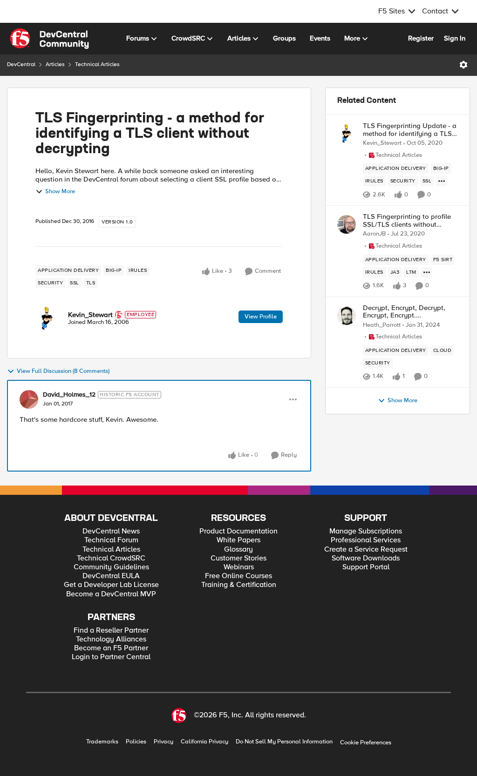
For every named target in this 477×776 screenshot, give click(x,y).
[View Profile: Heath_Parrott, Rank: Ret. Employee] (346, 315)
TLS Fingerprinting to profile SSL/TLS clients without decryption (407, 220)
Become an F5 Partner (111, 648)
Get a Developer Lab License (111, 584)
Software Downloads (366, 558)
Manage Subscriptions (365, 531)
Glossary (238, 549)
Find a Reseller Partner (111, 630)
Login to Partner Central (111, 657)
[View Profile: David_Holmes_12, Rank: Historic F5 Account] (29, 399)
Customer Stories (238, 558)
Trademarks (102, 741)
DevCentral (21, 64)
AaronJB (374, 233)
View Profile (261, 316)
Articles (55, 64)
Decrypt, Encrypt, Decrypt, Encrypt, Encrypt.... (404, 311)
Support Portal (365, 567)
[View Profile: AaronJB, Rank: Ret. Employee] (346, 224)
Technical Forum (111, 540)
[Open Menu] (463, 64)
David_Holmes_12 (69, 394)
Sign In (454, 38)
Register (421, 38)
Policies (136, 741)
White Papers (238, 540)
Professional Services (366, 540)
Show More (60, 191)
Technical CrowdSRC (111, 558)
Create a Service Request (366, 549)
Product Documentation (238, 531)
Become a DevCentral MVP (111, 594)
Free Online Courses (238, 576)
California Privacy (204, 741)
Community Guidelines (111, 567)
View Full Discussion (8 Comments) (63, 371)
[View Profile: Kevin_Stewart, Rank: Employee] (47, 318)
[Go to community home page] (49, 38)
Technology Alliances (111, 639)
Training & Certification (238, 584)
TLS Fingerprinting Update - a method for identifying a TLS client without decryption (410, 129)
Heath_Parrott (382, 325)
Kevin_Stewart (90, 314)
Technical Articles (97, 64)
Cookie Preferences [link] (365, 742)
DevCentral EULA (111, 576)
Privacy (163, 741)
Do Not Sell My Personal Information (284, 741)
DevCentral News (111, 531)
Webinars (239, 567)
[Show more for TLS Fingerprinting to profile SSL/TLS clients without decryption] (426, 272)
